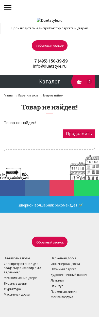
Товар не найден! (53, 95)
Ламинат (57, 280)
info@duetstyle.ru (50, 66)
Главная (8, 95)
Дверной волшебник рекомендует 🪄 (49, 205)
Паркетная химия (64, 291)
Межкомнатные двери (20, 278)
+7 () (50, 61)
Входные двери (15, 283)
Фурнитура (12, 289)
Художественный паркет (69, 275)
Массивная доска (17, 294)
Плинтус (57, 286)
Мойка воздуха (62, 297)
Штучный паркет (63, 269)
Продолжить (79, 133)
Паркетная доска (28, 95)
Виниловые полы (17, 258)
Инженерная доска (65, 264)
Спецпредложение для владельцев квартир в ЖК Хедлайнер (22, 268)
